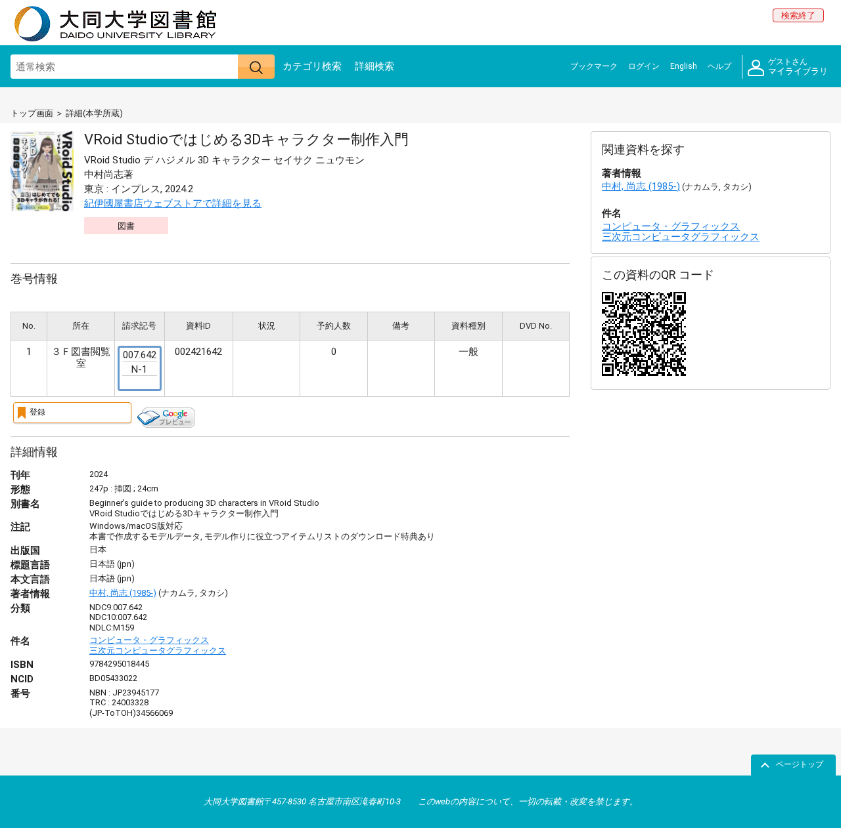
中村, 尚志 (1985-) (122, 593)
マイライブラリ (798, 67)
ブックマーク (594, 66)
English (683, 66)
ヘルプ (719, 66)
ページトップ (799, 764)
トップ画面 (32, 113)
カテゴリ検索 (312, 66)
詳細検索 (374, 66)
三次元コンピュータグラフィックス (157, 650)
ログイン (644, 66)
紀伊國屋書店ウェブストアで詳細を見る (172, 203)
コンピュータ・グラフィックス (149, 640)
